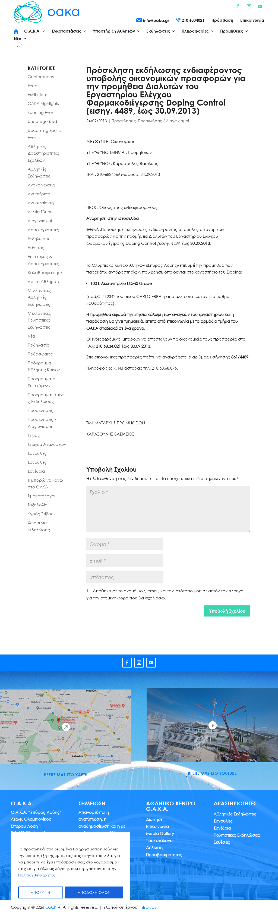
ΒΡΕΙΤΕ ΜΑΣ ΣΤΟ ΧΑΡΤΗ (65, 774)
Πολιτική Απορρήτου (36, 875)
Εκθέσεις (36, 247)
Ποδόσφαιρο (40, 354)
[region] (70, 868)
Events (34, 85)
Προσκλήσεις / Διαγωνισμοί (163, 120)
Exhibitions (38, 94)
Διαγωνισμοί (40, 220)
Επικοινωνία (252, 20)
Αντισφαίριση (41, 202)
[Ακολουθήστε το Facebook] (238, 6)
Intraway (148, 907)
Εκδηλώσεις (39, 238)
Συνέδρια (36, 471)
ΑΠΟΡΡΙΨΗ (40, 892)
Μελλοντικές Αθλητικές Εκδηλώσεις (39, 297)
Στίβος (34, 435)
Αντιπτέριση (39, 193)
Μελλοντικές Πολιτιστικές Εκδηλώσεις (39, 320)
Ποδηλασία (38, 345)
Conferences (41, 76)
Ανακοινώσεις (41, 185)
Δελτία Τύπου (40, 211)
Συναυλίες (37, 453)
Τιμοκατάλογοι (41, 495)
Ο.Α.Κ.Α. (53, 907)
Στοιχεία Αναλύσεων (47, 444)
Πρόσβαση (222, 20)
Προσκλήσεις (124, 120)
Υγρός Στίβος (40, 513)
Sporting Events (42, 112)
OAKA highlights (43, 103)
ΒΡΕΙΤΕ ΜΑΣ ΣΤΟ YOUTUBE (212, 773)
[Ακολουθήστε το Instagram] (249, 6)
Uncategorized (42, 121)
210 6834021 (192, 20)
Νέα (31, 336)
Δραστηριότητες (43, 229)
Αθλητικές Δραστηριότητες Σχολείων (43, 153)
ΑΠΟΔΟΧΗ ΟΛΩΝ (94, 892)
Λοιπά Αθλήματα (44, 281)
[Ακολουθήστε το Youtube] (259, 6)
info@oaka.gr (155, 20)
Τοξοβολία (38, 504)
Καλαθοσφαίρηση (45, 272)
